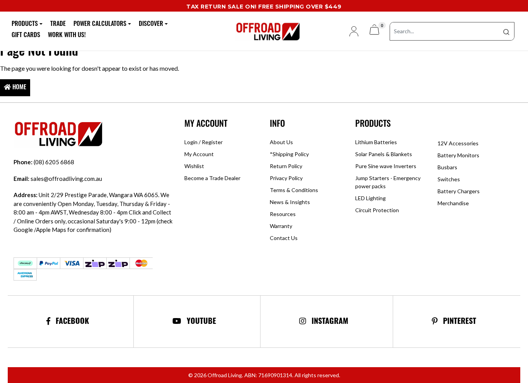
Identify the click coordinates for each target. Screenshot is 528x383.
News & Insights (290, 202)
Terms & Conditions (294, 190)
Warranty (281, 226)
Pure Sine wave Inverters (385, 166)
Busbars (447, 167)
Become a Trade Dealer (212, 178)
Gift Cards (26, 35)
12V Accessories (458, 143)
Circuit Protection (377, 210)
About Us (281, 142)
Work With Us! (67, 35)
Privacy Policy (286, 178)
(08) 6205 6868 (44, 161)
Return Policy (286, 166)
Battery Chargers (459, 191)
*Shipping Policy (289, 154)
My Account (199, 154)
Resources (283, 214)
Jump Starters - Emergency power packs (388, 182)
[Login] (350, 31)
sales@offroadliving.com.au (58, 178)
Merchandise (453, 203)
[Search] (506, 31)
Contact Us (284, 238)
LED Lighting (370, 198)
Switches (449, 179)
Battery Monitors (458, 155)
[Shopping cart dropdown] (374, 31)
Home (18, 88)
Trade (58, 24)
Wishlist (194, 166)
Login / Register (203, 142)
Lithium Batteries (376, 142)
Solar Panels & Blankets (383, 154)
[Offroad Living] (264, 30)
